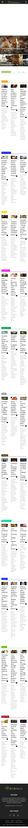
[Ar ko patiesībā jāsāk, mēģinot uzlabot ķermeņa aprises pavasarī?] (4, 275)
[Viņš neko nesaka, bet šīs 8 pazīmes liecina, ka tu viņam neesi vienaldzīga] (14, 86)
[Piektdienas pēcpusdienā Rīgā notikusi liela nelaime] (14, 460)
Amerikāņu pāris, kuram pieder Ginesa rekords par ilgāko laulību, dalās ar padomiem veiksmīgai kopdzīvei (4, 666)
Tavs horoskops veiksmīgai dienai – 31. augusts (4, 534)
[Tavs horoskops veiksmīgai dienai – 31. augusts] (14, 45)
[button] (2, 2)
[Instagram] (14, 815)
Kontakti (12, 820)
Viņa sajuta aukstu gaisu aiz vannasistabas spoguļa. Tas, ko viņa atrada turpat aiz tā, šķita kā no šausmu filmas (14, 667)
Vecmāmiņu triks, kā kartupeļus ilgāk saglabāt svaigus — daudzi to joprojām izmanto (4, 411)
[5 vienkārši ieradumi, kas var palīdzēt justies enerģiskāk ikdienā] (14, 216)
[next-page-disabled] (5, 77)
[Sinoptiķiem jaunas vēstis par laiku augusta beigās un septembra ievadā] (4, 332)
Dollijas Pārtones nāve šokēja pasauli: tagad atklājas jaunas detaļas (23, 594)
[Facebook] (10, 815)
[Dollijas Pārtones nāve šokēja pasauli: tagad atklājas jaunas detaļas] (23, 583)
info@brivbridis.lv (19, 805)
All (19, 72)
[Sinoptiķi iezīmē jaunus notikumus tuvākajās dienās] (14, 332)
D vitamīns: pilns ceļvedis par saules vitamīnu (4, 730)
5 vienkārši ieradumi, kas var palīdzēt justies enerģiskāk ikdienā (14, 226)
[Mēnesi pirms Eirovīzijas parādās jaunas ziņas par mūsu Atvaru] (23, 275)
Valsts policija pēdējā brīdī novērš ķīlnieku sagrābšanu (4, 470)
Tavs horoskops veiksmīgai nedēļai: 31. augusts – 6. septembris (14, 538)
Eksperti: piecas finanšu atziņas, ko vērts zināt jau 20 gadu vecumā (14, 167)
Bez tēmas (4, 62)
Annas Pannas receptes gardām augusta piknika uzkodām (14, 407)
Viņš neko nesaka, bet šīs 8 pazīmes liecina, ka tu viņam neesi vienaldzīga (14, 98)
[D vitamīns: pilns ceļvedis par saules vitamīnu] (4, 721)
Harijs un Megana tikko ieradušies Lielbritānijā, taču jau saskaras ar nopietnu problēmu (4, 596)
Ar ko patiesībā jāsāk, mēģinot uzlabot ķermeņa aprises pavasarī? (4, 285)
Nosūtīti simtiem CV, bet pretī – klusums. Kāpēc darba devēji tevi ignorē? (4, 169)
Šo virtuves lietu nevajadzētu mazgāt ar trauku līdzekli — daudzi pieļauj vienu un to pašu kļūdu (23, 412)
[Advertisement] (14, 21)
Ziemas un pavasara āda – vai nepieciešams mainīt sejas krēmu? (14, 286)
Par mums (7, 820)
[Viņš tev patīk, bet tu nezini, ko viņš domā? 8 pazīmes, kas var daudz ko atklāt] (4, 86)
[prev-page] (2, 77)
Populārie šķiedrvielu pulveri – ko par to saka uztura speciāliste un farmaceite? (23, 228)
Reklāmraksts (4, 737)
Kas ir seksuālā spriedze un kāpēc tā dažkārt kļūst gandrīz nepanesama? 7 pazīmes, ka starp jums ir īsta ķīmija (23, 102)
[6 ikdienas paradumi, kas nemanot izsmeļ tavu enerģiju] (4, 216)
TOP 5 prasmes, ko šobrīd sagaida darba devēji (23, 165)
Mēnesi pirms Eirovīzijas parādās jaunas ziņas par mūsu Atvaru (23, 285)
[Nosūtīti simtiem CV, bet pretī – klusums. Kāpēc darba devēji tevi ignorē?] (4, 157)
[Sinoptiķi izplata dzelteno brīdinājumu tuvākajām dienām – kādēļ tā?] (23, 332)
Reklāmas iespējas (19, 822)
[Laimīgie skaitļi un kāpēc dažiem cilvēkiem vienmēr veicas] (23, 721)
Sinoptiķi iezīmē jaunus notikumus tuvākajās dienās (14, 341)
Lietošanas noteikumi (9, 822)
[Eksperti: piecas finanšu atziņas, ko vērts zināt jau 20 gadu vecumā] (14, 157)
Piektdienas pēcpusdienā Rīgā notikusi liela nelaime (14, 469)
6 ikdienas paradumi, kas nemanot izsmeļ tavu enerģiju (4, 226)
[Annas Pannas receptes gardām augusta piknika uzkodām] (14, 398)
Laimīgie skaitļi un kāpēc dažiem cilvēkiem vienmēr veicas (23, 730)
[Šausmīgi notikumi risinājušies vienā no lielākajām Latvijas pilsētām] (23, 460)
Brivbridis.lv (3, 105)
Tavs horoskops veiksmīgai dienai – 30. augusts (23, 534)
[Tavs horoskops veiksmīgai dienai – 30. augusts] (23, 525)
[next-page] (5, 142)
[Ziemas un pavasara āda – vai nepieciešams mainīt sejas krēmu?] (14, 275)
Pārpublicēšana (18, 820)
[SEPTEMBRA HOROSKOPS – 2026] (11, 60)
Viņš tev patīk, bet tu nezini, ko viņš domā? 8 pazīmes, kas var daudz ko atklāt (4, 97)
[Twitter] (17, 815)
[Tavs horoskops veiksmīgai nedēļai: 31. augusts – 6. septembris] (14, 525)
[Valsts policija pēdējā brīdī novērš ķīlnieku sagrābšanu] (4, 460)
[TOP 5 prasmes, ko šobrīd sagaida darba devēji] (23, 157)
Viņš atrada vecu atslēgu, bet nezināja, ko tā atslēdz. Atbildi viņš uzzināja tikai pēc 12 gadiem (23, 666)
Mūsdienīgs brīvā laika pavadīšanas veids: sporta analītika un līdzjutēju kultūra (14, 734)
